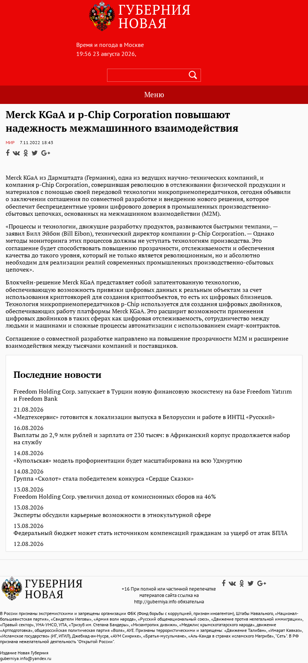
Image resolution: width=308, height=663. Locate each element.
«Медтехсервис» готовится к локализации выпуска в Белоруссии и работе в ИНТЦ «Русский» (144, 417)
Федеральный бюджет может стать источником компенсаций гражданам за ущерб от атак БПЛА (151, 533)
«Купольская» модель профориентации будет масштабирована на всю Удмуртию (128, 460)
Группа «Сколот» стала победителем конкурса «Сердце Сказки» (104, 478)
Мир (10, 142)
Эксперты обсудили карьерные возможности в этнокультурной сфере (112, 515)
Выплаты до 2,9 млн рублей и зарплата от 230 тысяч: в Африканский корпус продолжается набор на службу (152, 438)
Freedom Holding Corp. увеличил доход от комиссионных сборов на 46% (115, 496)
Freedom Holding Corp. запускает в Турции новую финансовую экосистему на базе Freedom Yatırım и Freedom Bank (153, 395)
